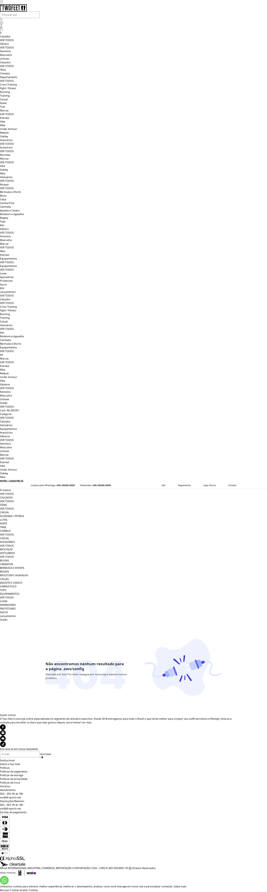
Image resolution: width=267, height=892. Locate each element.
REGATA (4, 571)
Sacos (3, 284)
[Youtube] (118, 738)
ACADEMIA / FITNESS (12, 516)
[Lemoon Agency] (118, 873)
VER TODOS (7, 40)
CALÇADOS (6, 497)
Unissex (4, 58)
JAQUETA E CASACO (11, 582)
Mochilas (5, 155)
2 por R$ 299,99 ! (9, 410)
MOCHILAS (6, 549)
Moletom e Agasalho (12, 214)
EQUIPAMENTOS (9, 593)
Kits (2, 225)
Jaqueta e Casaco (10, 210)
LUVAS (3, 601)
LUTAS (3, 519)
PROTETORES (8, 608)
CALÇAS (4, 579)
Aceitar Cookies (29, 890)
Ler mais (87, 722)
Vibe (2, 121)
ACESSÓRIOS (7, 542)
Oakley (4, 136)
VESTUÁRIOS (7, 553)
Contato (232, 485)
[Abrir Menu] (1, 1)
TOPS (3, 590)
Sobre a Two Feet (10, 764)
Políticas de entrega (11, 775)
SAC (164, 485)
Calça (3, 199)
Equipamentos (8, 258)
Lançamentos (8, 292)
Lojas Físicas (209, 485)
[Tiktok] (118, 744)
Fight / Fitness (8, 88)
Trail (2, 106)
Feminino (5, 51)
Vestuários (6, 177)
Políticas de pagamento (14, 771)
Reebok (4, 132)
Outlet (3, 403)
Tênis (3, 69)
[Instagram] (118, 733)
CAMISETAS (6, 564)
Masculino (6, 55)
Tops (3, 221)
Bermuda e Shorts (10, 192)
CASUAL (4, 512)
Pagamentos (184, 485)
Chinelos (5, 73)
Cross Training (8, 84)
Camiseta (5, 206)
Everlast (4, 118)
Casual (4, 99)
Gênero (4, 44)
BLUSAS (4, 560)
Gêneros (5, 384)
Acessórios (6, 140)
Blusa (3, 195)
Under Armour (8, 129)
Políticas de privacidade (14, 779)
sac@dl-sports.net (10, 797)
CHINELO (5, 531)
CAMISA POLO (8, 586)
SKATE (3, 523)
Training (5, 95)
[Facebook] (118, 727)
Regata (4, 218)
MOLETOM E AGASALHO (14, 575)
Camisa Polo (7, 203)
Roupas (4, 184)
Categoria (5, 414)
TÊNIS (3, 505)
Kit (1, 355)
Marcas (4, 110)
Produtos (5, 490)
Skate (3, 103)
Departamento (8, 77)
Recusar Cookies (9, 890)
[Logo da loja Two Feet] (118, 8)
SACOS (4, 612)
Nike (2, 125)
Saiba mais (180, 886)
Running (5, 92)
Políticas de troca (10, 782)
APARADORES (8, 605)
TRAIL (3, 527)
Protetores (6, 280)
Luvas (3, 273)
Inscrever (45, 754)
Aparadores (7, 277)
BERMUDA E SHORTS (12, 568)
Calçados (5, 36)
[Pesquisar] (1, 19)
